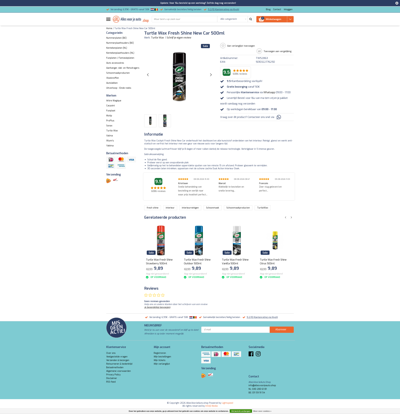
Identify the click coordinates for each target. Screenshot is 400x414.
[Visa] (131, 159)
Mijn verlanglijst (162, 363)
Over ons (111, 353)
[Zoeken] (250, 19)
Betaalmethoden (114, 367)
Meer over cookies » (262, 411)
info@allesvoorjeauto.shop (262, 385)
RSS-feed (111, 381)
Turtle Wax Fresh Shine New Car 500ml (134, 28)
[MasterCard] (121, 159)
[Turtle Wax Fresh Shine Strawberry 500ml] (161, 241)
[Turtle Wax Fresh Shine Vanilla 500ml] (237, 241)
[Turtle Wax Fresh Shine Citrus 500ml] (275, 241)
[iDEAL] (111, 159)
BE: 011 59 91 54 (257, 392)
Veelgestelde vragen (117, 356)
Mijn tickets (159, 360)
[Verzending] (108, 180)
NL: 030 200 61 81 (258, 389)
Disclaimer (111, 378)
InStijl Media (211, 405)
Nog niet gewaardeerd (157, 273)
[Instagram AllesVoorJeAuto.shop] (258, 355)
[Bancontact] (111, 166)
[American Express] (121, 166)
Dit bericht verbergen (240, 411)
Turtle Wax (157, 37)
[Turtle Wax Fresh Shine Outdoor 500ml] (199, 241)
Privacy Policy (113, 374)
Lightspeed (227, 402)
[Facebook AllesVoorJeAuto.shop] (251, 355)
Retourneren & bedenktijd (119, 363)
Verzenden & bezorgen (117, 360)
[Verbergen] (397, 3)
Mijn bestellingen (162, 356)
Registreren (160, 353)
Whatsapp (269, 92)
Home (109, 28)
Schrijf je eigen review (179, 37)
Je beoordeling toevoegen (157, 307)
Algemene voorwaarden (118, 371)
